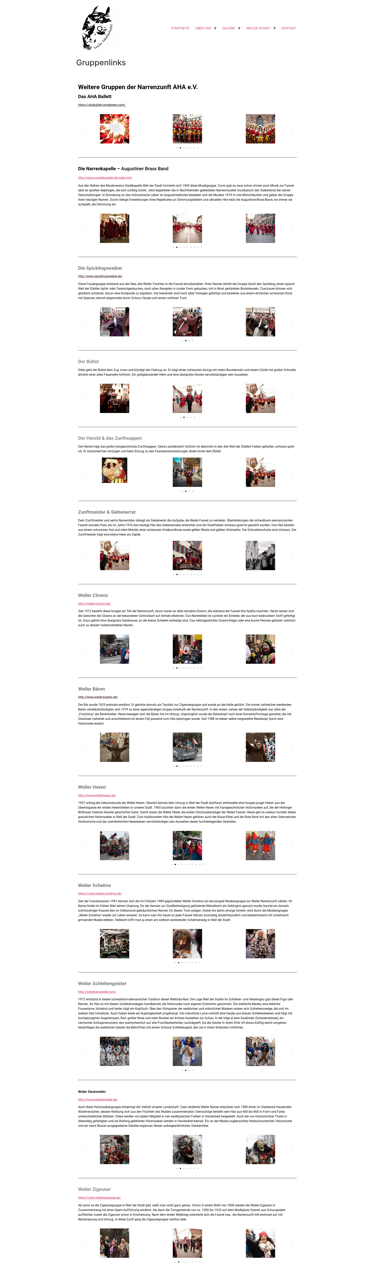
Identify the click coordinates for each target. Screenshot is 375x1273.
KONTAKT (289, 28)
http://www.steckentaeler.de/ (98, 1099)
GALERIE (228, 28)
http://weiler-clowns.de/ (94, 604)
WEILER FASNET (258, 28)
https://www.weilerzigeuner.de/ (99, 1198)
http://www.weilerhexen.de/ (97, 795)
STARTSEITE (180, 28)
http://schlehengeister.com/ (97, 992)
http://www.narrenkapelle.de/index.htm (105, 178)
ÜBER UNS (203, 28)
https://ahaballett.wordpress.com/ (102, 105)
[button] (82, 129)
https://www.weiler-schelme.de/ (100, 893)
